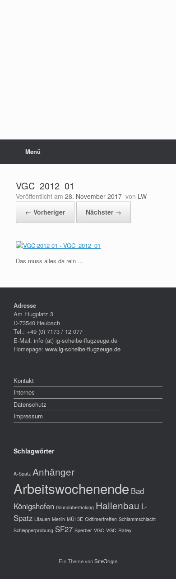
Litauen (42, 519)
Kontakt (24, 380)
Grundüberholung (75, 507)
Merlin (58, 519)
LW (142, 196)
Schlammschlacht (137, 519)
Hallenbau (117, 505)
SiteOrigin (105, 561)
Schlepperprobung (33, 530)
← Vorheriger (45, 211)
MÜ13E (75, 519)
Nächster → (103, 211)
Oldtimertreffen (101, 519)
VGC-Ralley (118, 530)
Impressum (28, 416)
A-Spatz (22, 473)
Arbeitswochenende (71, 488)
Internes (24, 392)
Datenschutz (30, 404)
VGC (99, 530)
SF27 (64, 529)
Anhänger (53, 471)
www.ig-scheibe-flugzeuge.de (82, 349)
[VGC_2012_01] (58, 245)
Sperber (83, 530)
